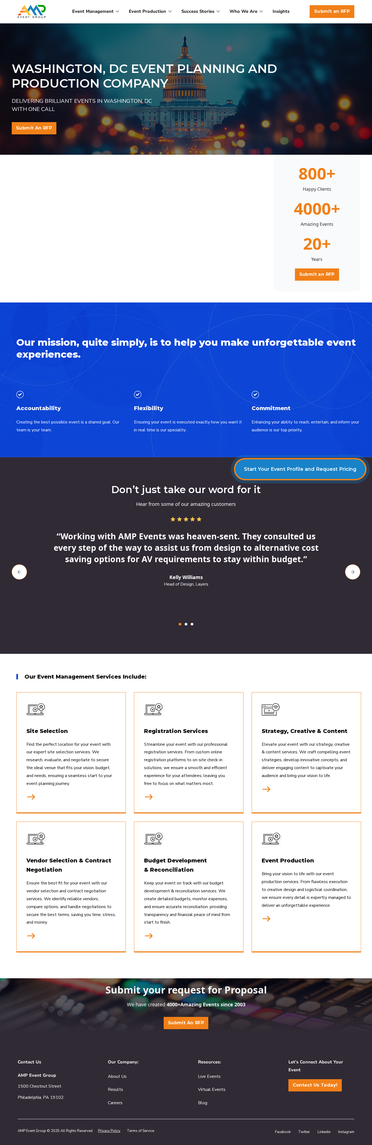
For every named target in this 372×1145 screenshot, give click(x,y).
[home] (32, 11)
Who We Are (243, 11)
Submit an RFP (332, 11)
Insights (281, 11)
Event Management (93, 11)
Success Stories (197, 11)
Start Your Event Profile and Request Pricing (300, 469)
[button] (96, 11)
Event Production (147, 11)
